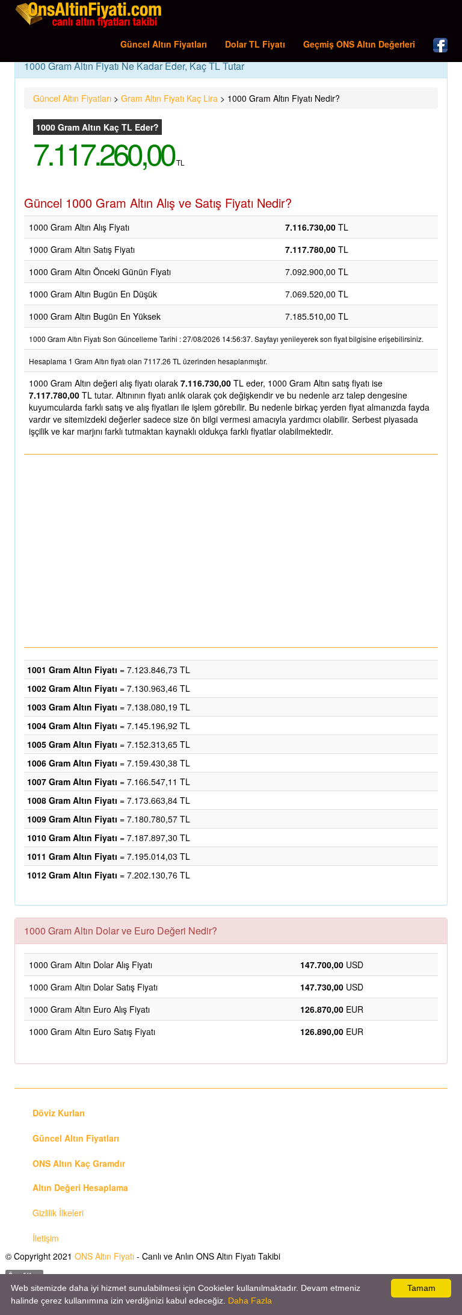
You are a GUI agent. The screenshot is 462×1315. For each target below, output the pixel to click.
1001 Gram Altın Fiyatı (72, 670)
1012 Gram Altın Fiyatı (72, 875)
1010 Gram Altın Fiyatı (72, 838)
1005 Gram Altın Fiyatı (72, 744)
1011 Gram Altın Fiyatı (72, 856)
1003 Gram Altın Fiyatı (72, 707)
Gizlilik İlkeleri (58, 1213)
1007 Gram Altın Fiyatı (72, 782)
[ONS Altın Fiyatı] (89, 14)
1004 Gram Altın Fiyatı (72, 726)
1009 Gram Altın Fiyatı (72, 819)
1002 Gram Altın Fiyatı (72, 688)
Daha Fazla (250, 1300)
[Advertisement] (231, 551)
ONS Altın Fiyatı (104, 1256)
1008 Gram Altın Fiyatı (72, 800)
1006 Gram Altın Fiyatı (72, 763)
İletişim (45, 1238)
